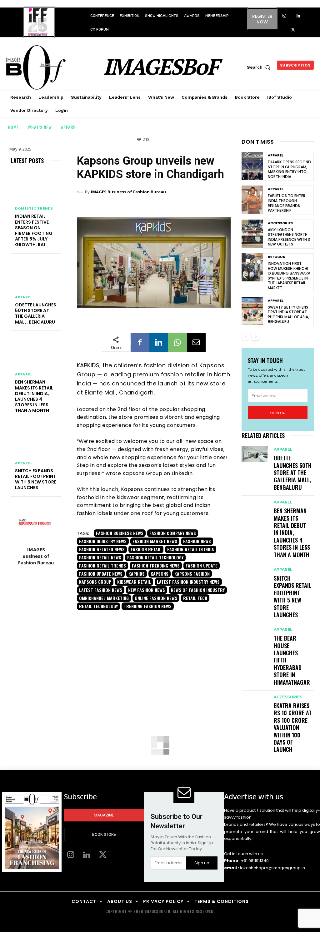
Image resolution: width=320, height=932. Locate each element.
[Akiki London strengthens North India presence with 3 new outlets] (252, 234)
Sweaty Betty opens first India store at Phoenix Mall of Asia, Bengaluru (288, 315)
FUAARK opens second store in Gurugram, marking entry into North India (289, 169)
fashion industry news (103, 541)
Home (13, 127)
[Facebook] (140, 342)
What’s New (40, 127)
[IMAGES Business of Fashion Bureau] (36, 522)
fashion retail (146, 549)
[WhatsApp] (177, 342)
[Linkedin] (298, 16)
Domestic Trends (34, 208)
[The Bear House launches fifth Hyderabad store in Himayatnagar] (255, 634)
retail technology (98, 606)
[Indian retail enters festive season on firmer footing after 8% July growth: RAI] (36, 186)
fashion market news (154, 541)
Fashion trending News (156, 565)
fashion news (197, 541)
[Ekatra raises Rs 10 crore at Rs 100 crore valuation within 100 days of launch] (255, 702)
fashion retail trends (102, 565)
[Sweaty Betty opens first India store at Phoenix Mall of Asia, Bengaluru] (252, 311)
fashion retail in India (190, 549)
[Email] (196, 342)
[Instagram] (284, 16)
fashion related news (102, 549)
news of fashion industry (198, 590)
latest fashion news (100, 590)
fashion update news (100, 573)
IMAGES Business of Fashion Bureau (36, 556)
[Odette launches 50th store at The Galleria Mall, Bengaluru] (36, 275)
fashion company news (172, 533)
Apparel (69, 127)
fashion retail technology (155, 557)
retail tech (195, 598)
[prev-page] (245, 337)
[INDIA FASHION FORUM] (39, 23)
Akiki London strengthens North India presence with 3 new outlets (289, 237)
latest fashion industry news (188, 581)
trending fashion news (148, 606)
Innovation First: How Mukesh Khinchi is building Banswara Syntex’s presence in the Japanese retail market (289, 275)
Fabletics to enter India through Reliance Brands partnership (286, 203)
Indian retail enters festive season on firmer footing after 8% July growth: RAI (33, 230)
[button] (260, 67)
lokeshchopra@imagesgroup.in (272, 868)
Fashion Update (202, 565)
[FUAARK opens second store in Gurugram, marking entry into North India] (252, 166)
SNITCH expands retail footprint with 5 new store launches (35, 479)
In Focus (276, 257)
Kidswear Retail (134, 581)
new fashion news (146, 590)
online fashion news (156, 598)
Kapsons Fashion (192, 573)
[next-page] (255, 337)
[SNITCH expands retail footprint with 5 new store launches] (36, 440)
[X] (293, 30)
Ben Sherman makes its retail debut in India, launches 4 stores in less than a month (34, 396)
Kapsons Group (95, 581)
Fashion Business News (119, 533)
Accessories (280, 223)
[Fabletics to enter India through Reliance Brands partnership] (252, 200)
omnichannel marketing (104, 598)
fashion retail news (100, 557)
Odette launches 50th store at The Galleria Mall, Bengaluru (35, 313)
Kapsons (159, 573)
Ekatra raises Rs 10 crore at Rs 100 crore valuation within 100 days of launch (293, 727)
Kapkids (136, 573)
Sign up (278, 412)
